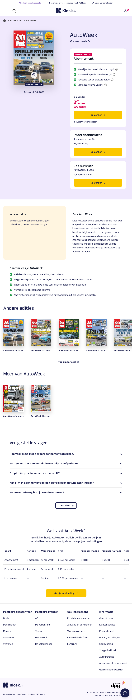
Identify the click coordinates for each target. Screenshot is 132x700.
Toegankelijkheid (108, 650)
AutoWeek (31, 20)
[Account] (126, 10)
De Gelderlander (43, 644)
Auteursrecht (106, 656)
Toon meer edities (68, 362)
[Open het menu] (5, 11)
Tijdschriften (16, 20)
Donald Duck (9, 624)
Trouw (38, 631)
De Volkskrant (42, 624)
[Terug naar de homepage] (66, 10)
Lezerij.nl (72, 644)
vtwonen (8, 644)
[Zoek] (14, 11)
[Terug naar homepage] (4, 20)
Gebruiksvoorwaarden (111, 669)
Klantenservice (107, 624)
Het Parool (41, 637)
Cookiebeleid (106, 644)
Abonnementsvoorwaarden (114, 663)
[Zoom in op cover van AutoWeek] (34, 58)
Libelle (6, 618)
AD (36, 618)
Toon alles (64, 505)
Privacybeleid (106, 631)
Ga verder (96, 115)
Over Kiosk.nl (106, 618)
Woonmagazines (76, 631)
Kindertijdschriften (77, 637)
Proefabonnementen (78, 618)
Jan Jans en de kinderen (79, 624)
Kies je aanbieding (64, 593)
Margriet (8, 631)
